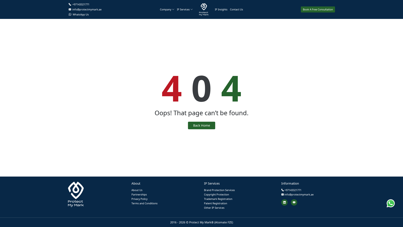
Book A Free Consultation (318, 9)
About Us (136, 190)
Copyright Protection (216, 194)
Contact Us (236, 9)
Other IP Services (214, 208)
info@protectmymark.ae (87, 9)
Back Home (201, 125)
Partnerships (139, 194)
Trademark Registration (218, 199)
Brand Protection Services (219, 190)
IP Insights (221, 9)
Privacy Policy (139, 199)
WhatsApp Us (80, 14)
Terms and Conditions (144, 203)
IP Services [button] (183, 9)
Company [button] (165, 9)
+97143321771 (80, 4)
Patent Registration (215, 203)
